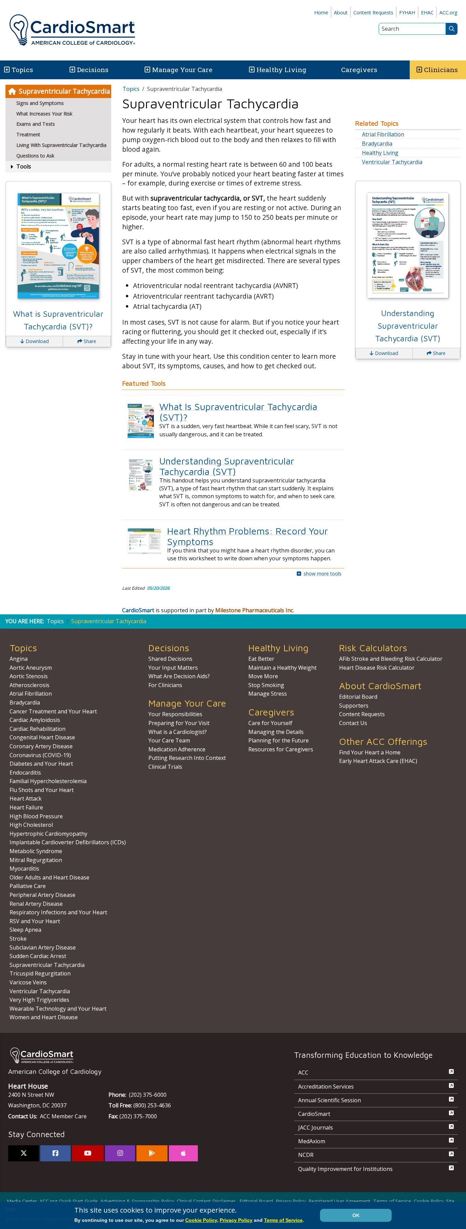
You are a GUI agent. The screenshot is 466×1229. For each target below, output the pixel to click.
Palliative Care (28, 886)
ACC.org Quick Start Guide (69, 1201)
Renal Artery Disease (36, 903)
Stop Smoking (266, 685)
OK (356, 1215)
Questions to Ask (35, 155)
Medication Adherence (176, 749)
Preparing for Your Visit (178, 723)
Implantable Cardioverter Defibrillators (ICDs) (68, 842)
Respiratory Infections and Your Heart (58, 912)
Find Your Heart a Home (370, 752)
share (89, 341)
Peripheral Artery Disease (42, 895)
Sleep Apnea (25, 929)
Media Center (22, 1201)
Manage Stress (267, 693)
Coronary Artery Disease (41, 746)
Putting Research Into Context (187, 758)
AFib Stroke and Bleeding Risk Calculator (390, 659)
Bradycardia (377, 143)
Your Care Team (169, 740)
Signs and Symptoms (40, 103)
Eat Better (261, 659)
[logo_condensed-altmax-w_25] (137, 1055)
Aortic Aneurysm (31, 667)
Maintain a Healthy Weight (282, 667)
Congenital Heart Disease (42, 737)
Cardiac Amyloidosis (35, 720)
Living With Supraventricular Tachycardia (61, 145)
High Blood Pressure (36, 816)
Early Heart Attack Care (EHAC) (378, 761)
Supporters (353, 705)
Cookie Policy (428, 1201)
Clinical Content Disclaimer (206, 1201)
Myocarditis (24, 868)
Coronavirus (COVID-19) (40, 755)
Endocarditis (25, 772)
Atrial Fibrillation (383, 134)
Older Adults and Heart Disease (49, 877)
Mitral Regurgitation (36, 860)
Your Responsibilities (175, 714)
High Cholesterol (31, 825)
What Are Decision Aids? (179, 676)
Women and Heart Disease (44, 1017)
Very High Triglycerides (39, 999)
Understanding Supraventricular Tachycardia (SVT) (226, 466)
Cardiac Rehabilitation (37, 729)
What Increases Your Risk (44, 113)
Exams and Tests (35, 124)
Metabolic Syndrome (36, 851)
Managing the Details (276, 732)
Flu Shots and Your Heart (42, 790)
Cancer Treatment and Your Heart (53, 711)
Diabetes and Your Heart (41, 763)
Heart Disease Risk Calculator (376, 667)
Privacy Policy (291, 1201)
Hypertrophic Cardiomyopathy (48, 833)
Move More (263, 676)
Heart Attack (26, 798)
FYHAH (407, 12)
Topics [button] (22, 69)
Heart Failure (26, 807)
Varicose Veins (28, 982)
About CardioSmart (380, 685)
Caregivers (359, 69)
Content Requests (373, 12)
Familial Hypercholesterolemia (48, 781)
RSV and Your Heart (35, 921)
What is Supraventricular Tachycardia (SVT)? (58, 320)
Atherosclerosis (29, 685)
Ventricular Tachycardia (392, 162)
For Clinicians (165, 685)
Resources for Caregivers (280, 749)
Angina (19, 659)
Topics (131, 89)
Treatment (28, 134)
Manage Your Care (182, 69)
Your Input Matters (173, 667)
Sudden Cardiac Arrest (38, 956)
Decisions (92, 69)
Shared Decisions (170, 659)
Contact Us (353, 723)
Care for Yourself (270, 723)
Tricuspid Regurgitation (40, 973)
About (341, 12)
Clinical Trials (165, 766)
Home (321, 12)
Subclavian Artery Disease (43, 947)
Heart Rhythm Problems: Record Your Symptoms (247, 536)
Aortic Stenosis (29, 676)
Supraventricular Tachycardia (64, 91)
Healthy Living (281, 69)
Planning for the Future (278, 740)
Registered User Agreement (339, 1201)
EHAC (427, 12)
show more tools (322, 573)
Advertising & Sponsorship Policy (137, 1201)
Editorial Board (358, 696)
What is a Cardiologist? (177, 732)
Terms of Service (392, 1201)
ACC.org (448, 12)
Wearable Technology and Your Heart (58, 1008)
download (36, 341)
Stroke (18, 938)
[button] (6, 70)
